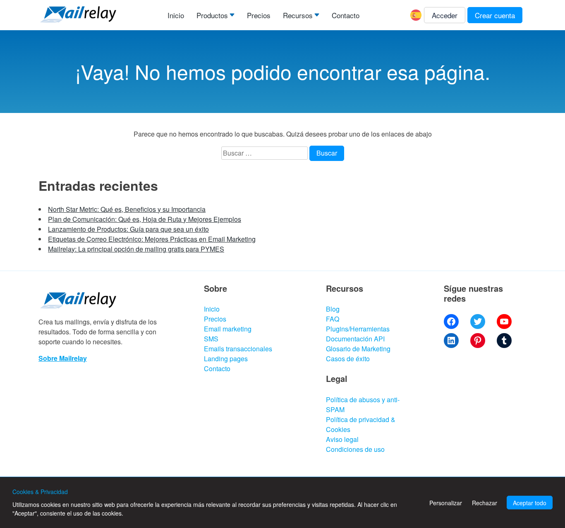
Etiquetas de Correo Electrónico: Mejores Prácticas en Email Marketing (152, 239)
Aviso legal (342, 439)
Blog (333, 309)
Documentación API (355, 338)
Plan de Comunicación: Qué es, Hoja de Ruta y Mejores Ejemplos (144, 219)
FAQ (332, 319)
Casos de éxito (348, 358)
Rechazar (484, 503)
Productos (212, 15)
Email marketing (227, 329)
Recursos (298, 15)
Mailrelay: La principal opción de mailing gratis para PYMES (136, 249)
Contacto (345, 15)
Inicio (176, 15)
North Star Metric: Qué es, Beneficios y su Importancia (127, 209)
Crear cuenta (495, 15)
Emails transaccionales (238, 348)
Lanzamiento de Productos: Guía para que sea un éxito (128, 229)
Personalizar (445, 503)
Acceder (444, 15)
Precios (259, 15)
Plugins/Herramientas (358, 329)
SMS (211, 338)
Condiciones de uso (355, 449)
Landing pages (226, 358)
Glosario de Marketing (358, 348)
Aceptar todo (529, 503)
